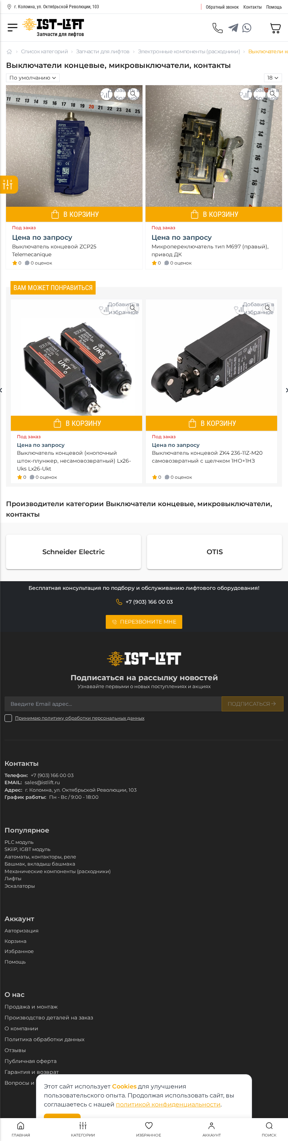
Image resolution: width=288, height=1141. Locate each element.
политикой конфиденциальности (168, 1104)
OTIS (215, 552)
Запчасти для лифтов (103, 51)
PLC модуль (18, 842)
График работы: (25, 797)
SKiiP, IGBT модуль (27, 849)
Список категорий (44, 51)
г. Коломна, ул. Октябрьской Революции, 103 (56, 6)
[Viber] (260, 28)
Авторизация (21, 931)
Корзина (15, 941)
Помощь (15, 962)
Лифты (12, 878)
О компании (21, 1028)
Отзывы (15, 1050)
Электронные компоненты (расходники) (189, 51)
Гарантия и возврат (31, 1072)
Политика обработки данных (44, 1039)
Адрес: (13, 790)
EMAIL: (13, 782)
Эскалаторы (19, 886)
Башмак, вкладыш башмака (39, 864)
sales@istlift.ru (42, 782)
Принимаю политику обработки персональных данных (79, 718)
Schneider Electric (73, 552)
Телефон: (16, 775)
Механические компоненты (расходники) (57, 871)
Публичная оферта (30, 1061)
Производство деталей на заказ (48, 1017)
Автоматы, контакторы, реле (40, 857)
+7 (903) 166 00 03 (52, 775)
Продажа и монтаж (31, 1006)
